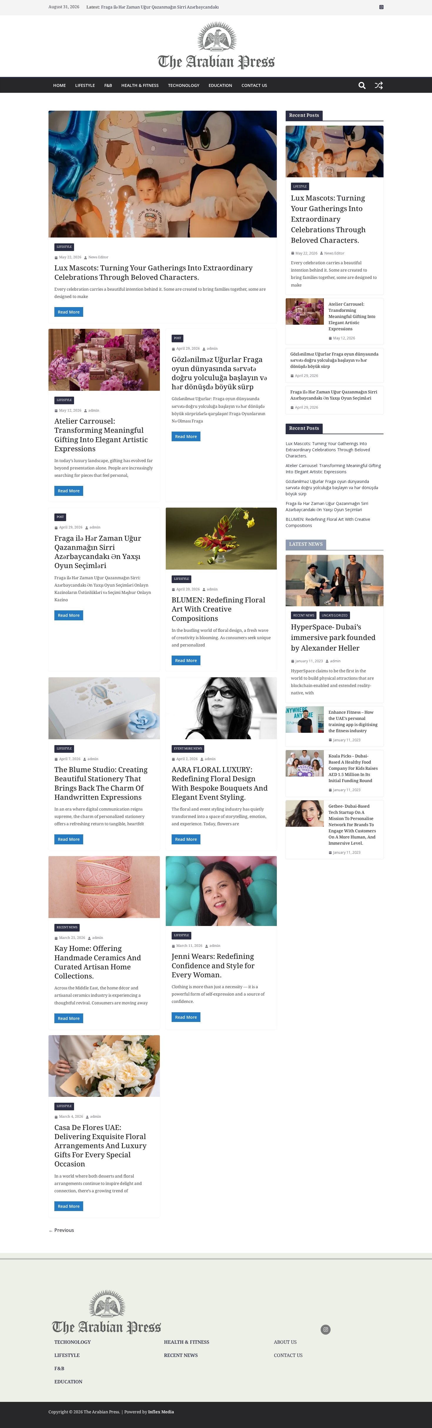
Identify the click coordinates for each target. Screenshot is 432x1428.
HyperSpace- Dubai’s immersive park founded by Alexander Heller (333, 638)
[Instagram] (326, 1330)
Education (220, 85)
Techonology (183, 85)
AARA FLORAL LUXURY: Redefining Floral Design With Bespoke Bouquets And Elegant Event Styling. (220, 784)
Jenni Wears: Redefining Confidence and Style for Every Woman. (213, 966)
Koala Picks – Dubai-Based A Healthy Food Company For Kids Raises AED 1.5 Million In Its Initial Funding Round (353, 769)
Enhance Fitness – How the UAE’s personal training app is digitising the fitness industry (353, 722)
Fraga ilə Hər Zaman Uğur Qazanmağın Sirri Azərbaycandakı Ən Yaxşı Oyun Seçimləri (97, 553)
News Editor (98, 258)
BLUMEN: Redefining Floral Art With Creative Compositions (218, 610)
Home (59, 85)
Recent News (67, 927)
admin (93, 411)
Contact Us (254, 85)
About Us (285, 1343)
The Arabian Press (101, 1412)
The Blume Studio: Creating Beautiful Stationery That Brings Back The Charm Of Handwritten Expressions (101, 784)
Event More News (188, 748)
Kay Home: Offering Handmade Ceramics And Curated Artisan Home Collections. (97, 963)
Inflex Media (161, 1412)
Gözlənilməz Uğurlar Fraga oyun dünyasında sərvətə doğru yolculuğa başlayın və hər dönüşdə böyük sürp (219, 374)
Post (177, 338)
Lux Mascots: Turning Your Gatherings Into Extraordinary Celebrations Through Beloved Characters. (153, 273)
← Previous (61, 1230)
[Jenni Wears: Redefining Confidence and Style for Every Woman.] (221, 891)
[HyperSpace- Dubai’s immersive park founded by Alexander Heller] (335, 580)
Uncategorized (335, 615)
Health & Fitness (140, 85)
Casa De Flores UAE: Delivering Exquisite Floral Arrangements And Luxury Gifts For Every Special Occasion (100, 1146)
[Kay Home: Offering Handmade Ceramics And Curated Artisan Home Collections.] (104, 887)
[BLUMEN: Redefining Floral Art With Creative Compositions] (221, 538)
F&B (108, 85)
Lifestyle (85, 85)
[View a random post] (379, 85)
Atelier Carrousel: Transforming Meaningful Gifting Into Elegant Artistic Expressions (101, 436)
